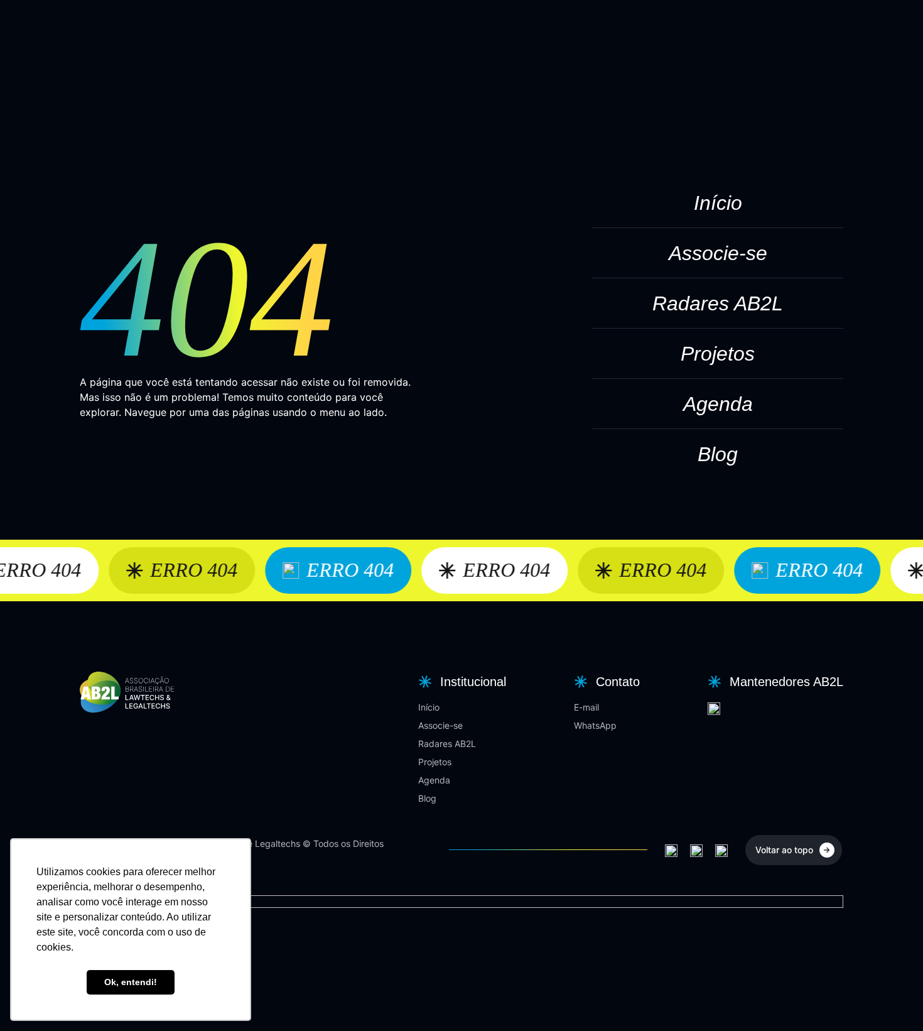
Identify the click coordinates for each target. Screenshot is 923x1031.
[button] (460, 682)
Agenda (718, 404)
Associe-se (718, 253)
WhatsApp (595, 725)
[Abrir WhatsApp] (891, 999)
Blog (718, 454)
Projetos (718, 353)
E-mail (586, 707)
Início (718, 203)
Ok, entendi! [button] (130, 982)
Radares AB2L (717, 303)
